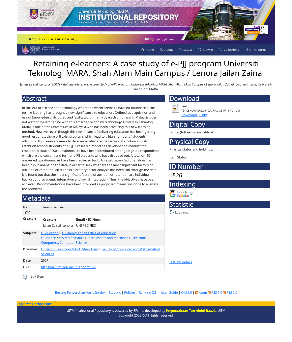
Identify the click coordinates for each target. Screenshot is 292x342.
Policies (129, 292)
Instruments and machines (108, 238)
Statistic (115, 292)
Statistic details (180, 262)
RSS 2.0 (231, 292)
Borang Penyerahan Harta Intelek (80, 292)
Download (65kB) (194, 115)
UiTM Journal (257, 49)
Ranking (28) (148, 292)
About (168, 49)
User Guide (169, 292)
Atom (202, 292)
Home (149, 49)
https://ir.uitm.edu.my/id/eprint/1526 (68, 267)
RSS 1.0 (216, 292)
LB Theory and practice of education (89, 233)
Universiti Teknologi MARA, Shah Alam (69, 249)
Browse (207, 49)
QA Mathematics (71, 238)
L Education (50, 233)
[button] (24, 277)
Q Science (48, 238)
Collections (231, 49)
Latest (187, 49)
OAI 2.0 (186, 292)
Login (34, 304)
